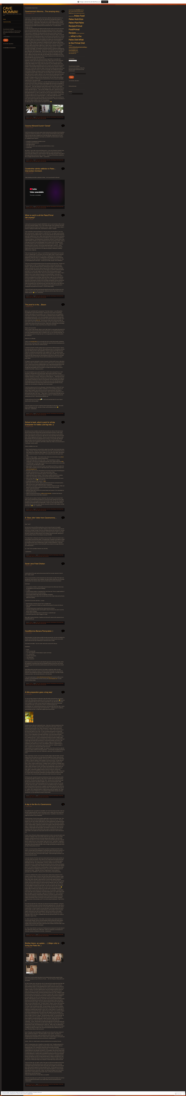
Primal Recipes (28, 556)
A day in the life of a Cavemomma (38, 804)
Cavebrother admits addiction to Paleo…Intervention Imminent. (40, 169)
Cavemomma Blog (7, 21)
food (70, 13)
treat (70, 36)
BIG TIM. (38, 320)
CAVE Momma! (10, 10)
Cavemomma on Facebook (9, 47)
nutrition (70, 16)
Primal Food (58, 159)
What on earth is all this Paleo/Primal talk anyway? (39, 216)
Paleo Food (38, 159)
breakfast (78, 10)
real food (77, 33)
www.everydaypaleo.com (31, 469)
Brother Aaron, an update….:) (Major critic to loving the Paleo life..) (42, 944)
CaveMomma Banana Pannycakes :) (39, 631)
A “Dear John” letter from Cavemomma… (41, 517)
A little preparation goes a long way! (38, 692)
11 (63, 943)
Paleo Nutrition (43, 159)
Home (4, 19)
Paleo (73, 16)
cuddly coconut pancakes (46, 493)
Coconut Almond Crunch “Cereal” (37, 125)
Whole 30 (70, 45)
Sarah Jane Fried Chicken (35, 563)
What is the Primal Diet (42, 118)
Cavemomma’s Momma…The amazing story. (42, 11)
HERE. (62, 461)
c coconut (72, 11)
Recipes (31, 159)
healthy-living (78, 13)
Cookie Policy (30, 1093)
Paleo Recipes (53, 159)
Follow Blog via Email (8, 29)
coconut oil (76, 11)
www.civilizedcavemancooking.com (44, 677)
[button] (31, 110)
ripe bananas (82, 33)
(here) (62, 456)
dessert (79, 11)
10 (63, 804)
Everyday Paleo (34, 341)
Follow (5, 40)
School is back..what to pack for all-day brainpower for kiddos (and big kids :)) (40, 423)
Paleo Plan (48, 159)
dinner (82, 11)
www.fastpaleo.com (53, 678)
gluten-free (74, 13)
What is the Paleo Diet (33, 118)
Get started (104, 1)
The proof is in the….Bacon (35, 304)
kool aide (82, 13)
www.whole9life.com (72, 53)
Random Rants (32, 554)
